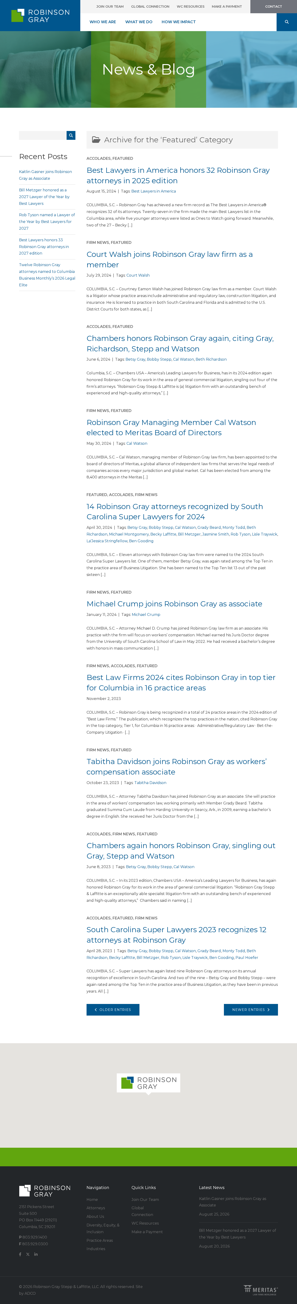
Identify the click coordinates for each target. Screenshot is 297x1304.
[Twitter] (28, 1254)
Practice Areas (100, 1240)
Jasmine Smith (215, 534)
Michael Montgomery (129, 534)
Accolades (99, 158)
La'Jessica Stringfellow (107, 541)
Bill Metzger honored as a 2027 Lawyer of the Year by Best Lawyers (44, 197)
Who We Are (103, 22)
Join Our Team (110, 6)
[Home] (40, 15)
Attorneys (96, 1208)
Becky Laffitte (163, 534)
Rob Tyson (240, 534)
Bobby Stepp (159, 359)
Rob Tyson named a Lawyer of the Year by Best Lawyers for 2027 (47, 222)
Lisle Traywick (264, 534)
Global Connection (150, 6)
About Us (95, 1216)
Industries (96, 1249)
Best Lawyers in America (153, 191)
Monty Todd (234, 527)
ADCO (30, 1293)
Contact (273, 6)
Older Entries (114, 1010)
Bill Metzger (189, 534)
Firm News (98, 242)
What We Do (138, 22)
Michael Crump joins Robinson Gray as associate (174, 603)
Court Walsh (138, 275)
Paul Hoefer (247, 957)
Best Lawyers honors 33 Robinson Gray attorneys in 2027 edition (44, 247)
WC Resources (190, 6)
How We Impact (179, 22)
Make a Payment (227, 6)
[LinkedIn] (36, 1254)
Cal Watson (183, 359)
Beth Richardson (211, 359)
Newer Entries (249, 1010)
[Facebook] (20, 1254)
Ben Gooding (141, 541)
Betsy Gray (135, 359)
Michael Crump (146, 614)
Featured (123, 158)
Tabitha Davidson (150, 783)
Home (92, 1199)
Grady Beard (209, 527)
